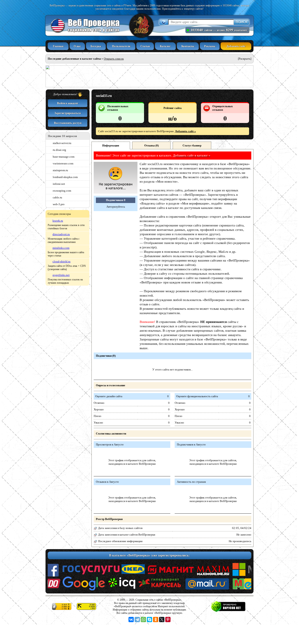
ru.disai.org (59, 149)
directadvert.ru (61, 234)
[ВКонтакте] (131, 619)
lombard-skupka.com (65, 177)
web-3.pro (59, 204)
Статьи (145, 46)
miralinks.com (61, 247)
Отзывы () (151, 145)
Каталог (165, 46)
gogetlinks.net (61, 275)
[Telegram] (137, 619)
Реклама (209, 46)
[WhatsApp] (143, 619)
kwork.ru (58, 220)
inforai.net (59, 183)
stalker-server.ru (62, 143)
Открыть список (114, 58)
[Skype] (149, 619)
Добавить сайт (236, 46)
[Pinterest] (168, 619)
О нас (77, 46)
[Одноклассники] (155, 619)
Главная (58, 46)
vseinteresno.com (63, 163)
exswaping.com (62, 190)
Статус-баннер (192, 145)
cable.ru (57, 197)
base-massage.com (63, 156)
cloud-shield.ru (61, 261)
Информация (110, 145)
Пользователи (121, 46)
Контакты (187, 46)
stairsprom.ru (60, 170)
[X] (161, 619)
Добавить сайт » (185, 131)
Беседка (96, 46)
